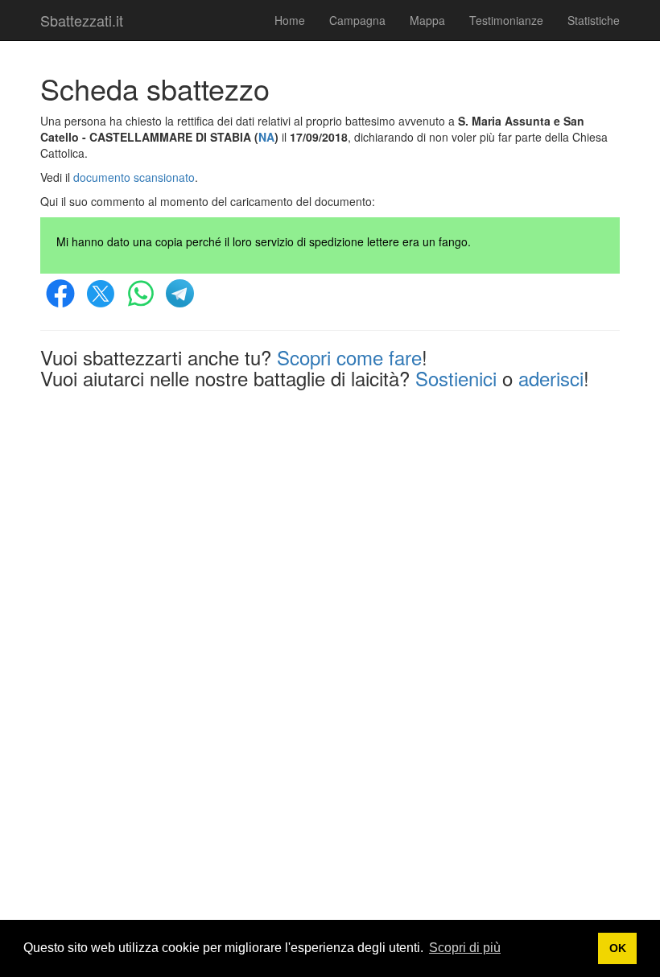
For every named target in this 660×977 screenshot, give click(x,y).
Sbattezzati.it (81, 20)
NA (266, 137)
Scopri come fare (349, 357)
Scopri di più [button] (465, 947)
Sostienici (456, 378)
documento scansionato (134, 177)
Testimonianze (506, 20)
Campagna (357, 20)
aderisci (551, 378)
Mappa (427, 20)
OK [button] (617, 948)
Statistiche (593, 20)
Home (289, 20)
